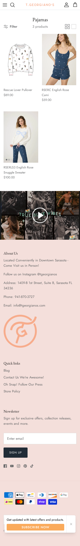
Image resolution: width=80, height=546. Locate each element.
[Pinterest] (25, 466)
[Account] (65, 5)
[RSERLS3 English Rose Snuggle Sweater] (21, 137)
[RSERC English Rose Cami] (59, 59)
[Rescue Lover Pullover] (21, 59)
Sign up (15, 452)
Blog (7, 370)
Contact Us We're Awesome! (24, 377)
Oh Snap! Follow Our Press (23, 384)
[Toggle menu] (5, 5)
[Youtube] (12, 466)
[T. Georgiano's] (40, 5)
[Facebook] (5, 466)
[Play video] (40, 215)
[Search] (15, 5)
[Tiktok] (32, 466)
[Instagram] (18, 466)
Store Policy (12, 391)
